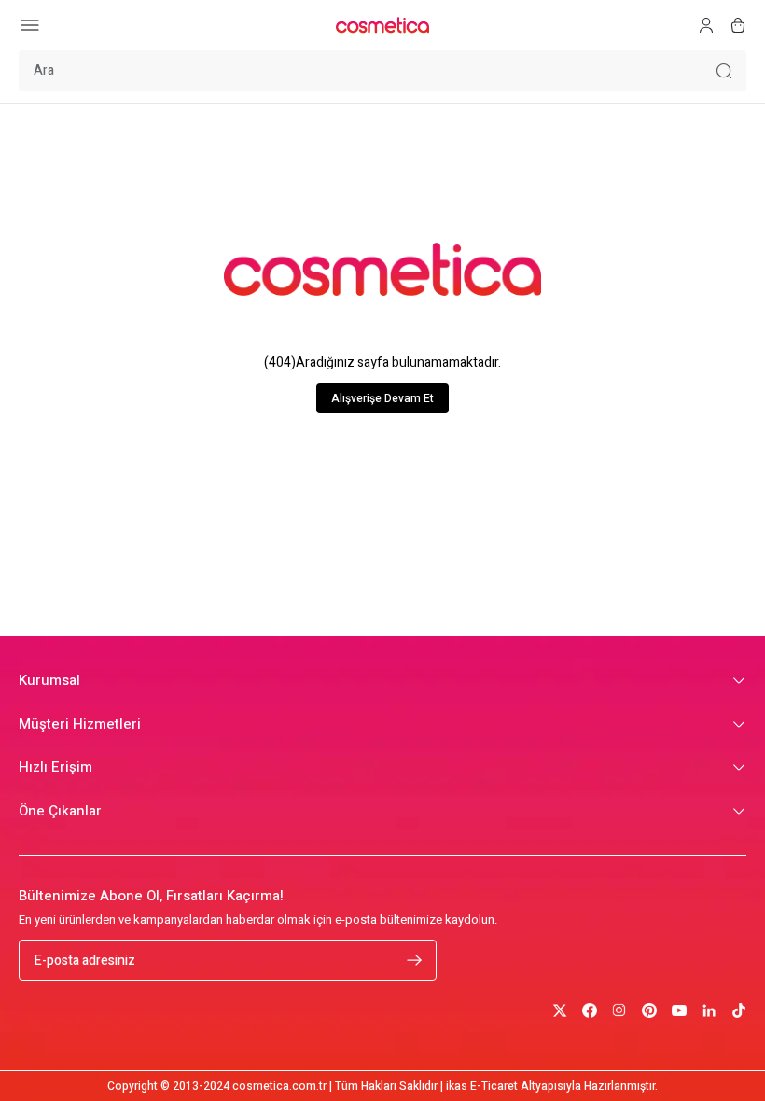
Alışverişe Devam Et (382, 398)
